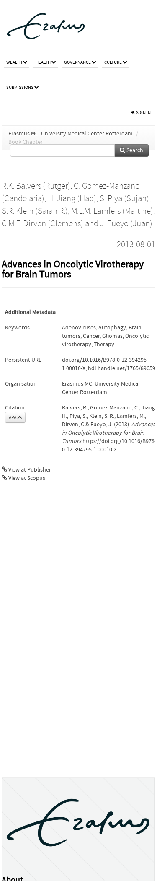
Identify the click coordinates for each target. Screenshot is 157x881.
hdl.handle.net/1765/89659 (121, 368)
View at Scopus (26, 478)
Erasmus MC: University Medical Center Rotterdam (70, 133)
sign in (143, 112)
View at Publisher (29, 469)
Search (134, 150)
